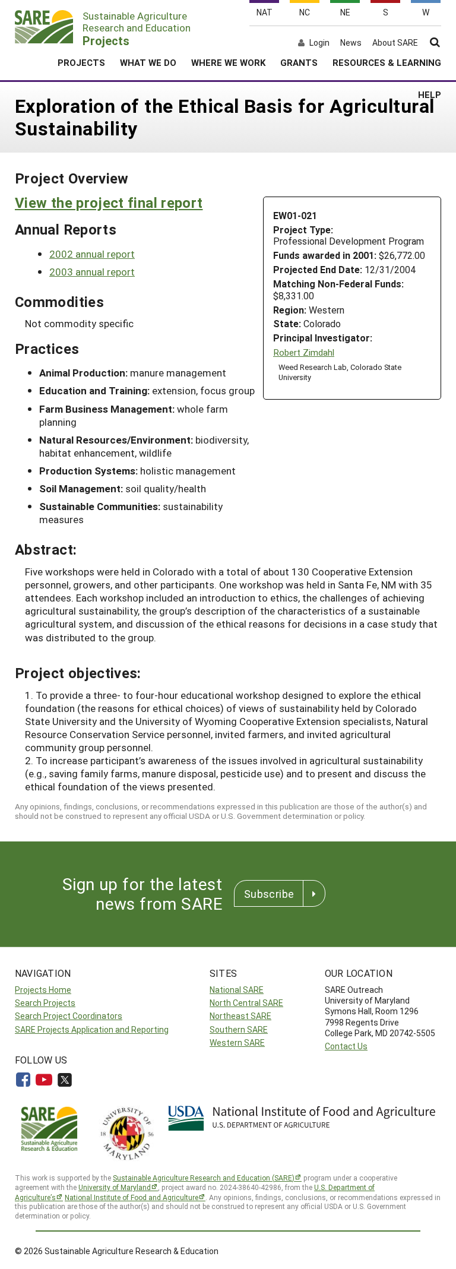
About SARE (395, 42)
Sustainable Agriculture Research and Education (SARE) (203, 1177)
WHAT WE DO (148, 62)
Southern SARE (239, 1029)
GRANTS (299, 62)
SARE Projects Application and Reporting (92, 1029)
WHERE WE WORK (228, 62)
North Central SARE (246, 1002)
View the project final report (108, 202)
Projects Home (43, 989)
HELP (429, 94)
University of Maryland (114, 1187)
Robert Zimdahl (303, 352)
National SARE (237, 989)
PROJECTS (81, 62)
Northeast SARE (240, 1015)
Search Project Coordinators (68, 1015)
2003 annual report (92, 272)
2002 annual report (92, 254)
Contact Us (346, 1046)
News (351, 42)
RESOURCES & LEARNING (386, 62)
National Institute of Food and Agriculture (131, 1197)
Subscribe (269, 894)
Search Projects (45, 1002)
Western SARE (237, 1042)
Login (319, 42)
